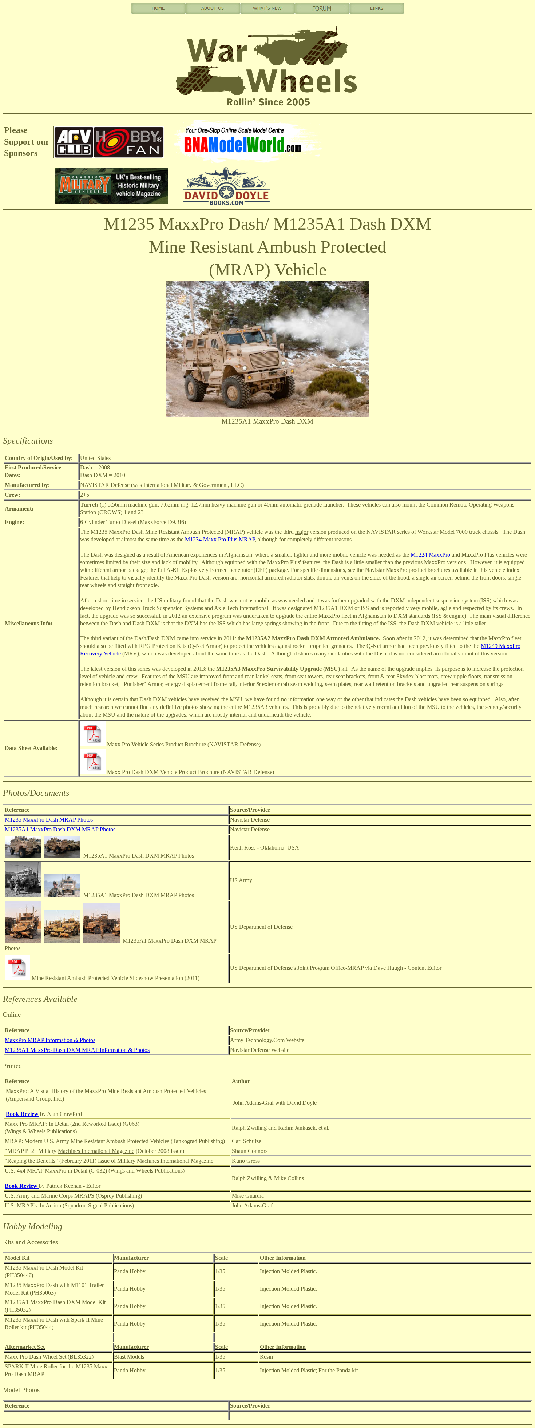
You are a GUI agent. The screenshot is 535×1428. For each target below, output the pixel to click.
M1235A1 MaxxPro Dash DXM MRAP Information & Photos (77, 1050)
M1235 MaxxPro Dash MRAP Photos (49, 819)
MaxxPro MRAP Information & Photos (50, 1040)
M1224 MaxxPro (430, 555)
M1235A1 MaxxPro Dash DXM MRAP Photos (60, 829)
